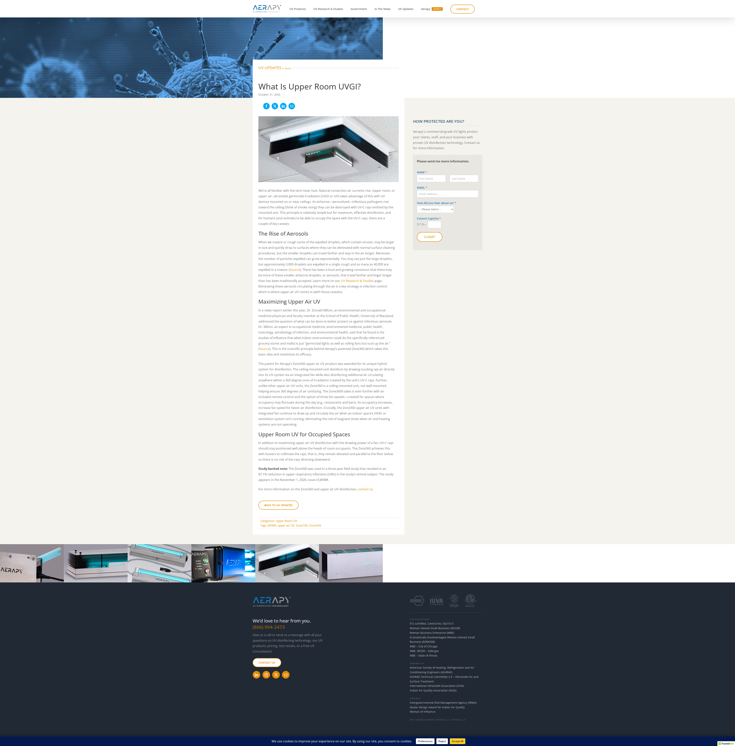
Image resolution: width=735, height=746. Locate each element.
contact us (365, 489)
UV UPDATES (274, 67)
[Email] (291, 106)
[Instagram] (266, 675)
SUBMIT (429, 237)
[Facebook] (266, 106)
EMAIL (422, 187)
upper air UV (286, 525)
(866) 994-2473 (269, 627)
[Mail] (286, 675)
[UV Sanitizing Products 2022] (191, 546)
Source (295, 270)
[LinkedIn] (283, 106)
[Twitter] (276, 675)
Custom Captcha (429, 218)
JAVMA (272, 525)
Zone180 (302, 525)
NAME (422, 172)
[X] (275, 106)
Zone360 (315, 525)
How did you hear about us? (436, 203)
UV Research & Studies (357, 281)
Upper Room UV (286, 521)
